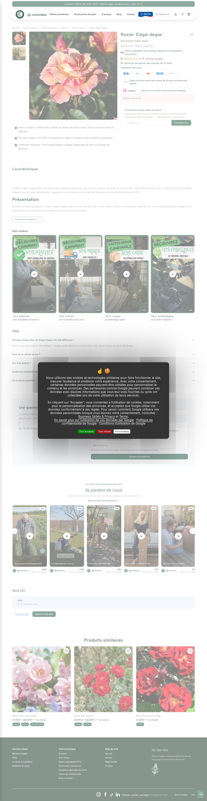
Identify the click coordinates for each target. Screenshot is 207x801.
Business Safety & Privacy (96, 416)
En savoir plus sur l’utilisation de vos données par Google (94, 420)
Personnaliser (122, 431)
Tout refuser (104, 431)
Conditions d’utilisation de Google (122, 423)
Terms (123, 416)
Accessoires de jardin (85, 14)
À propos (106, 14)
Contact (131, 14)
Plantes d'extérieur (59, 14)
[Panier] (189, 14)
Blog (119, 14)
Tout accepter (86, 431)
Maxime (147, 14)
